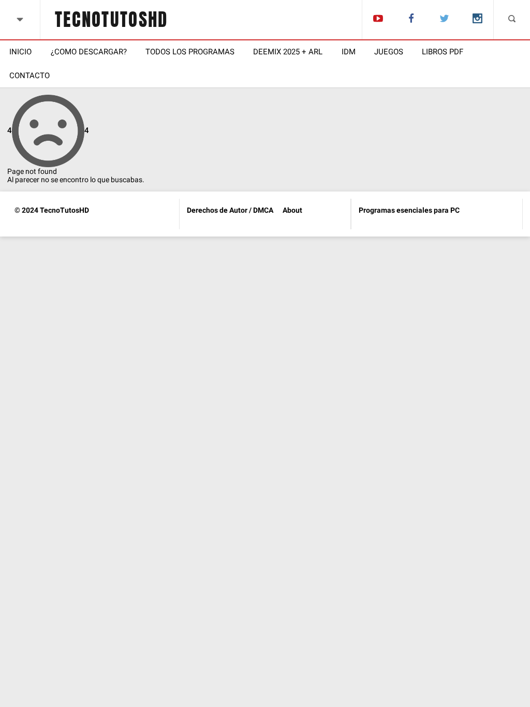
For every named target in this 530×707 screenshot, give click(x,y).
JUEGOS (388, 51)
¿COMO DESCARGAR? (89, 51)
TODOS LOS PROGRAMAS (189, 51)
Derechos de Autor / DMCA (230, 210)
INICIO (20, 51)
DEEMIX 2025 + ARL (287, 51)
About (292, 210)
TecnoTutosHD (111, 19)
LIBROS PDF (442, 51)
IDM (349, 51)
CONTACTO (29, 75)
